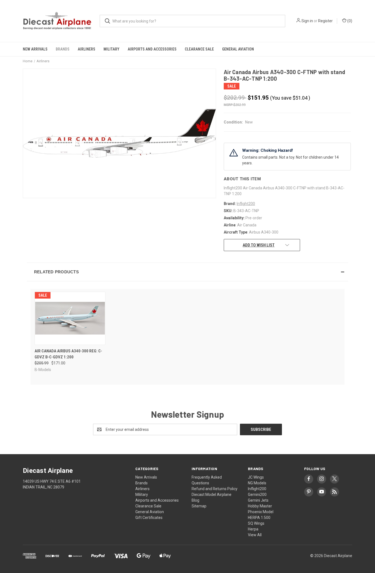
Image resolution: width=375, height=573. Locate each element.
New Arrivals (35, 49)
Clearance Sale (199, 49)
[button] (187, 272)
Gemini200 (257, 494)
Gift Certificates (149, 517)
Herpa (253, 529)
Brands (62, 49)
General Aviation (238, 49)
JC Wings (256, 477)
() (349, 21)
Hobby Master (260, 506)
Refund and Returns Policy (214, 489)
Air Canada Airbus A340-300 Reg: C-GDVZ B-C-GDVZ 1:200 (68, 354)
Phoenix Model (260, 512)
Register (325, 21)
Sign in (307, 21)
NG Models (257, 483)
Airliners (86, 49)
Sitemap (199, 506)
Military (111, 49)
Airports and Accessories (152, 49)
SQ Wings (256, 523)
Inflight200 (257, 489)
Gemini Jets (258, 500)
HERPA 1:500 (259, 517)
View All (255, 535)
